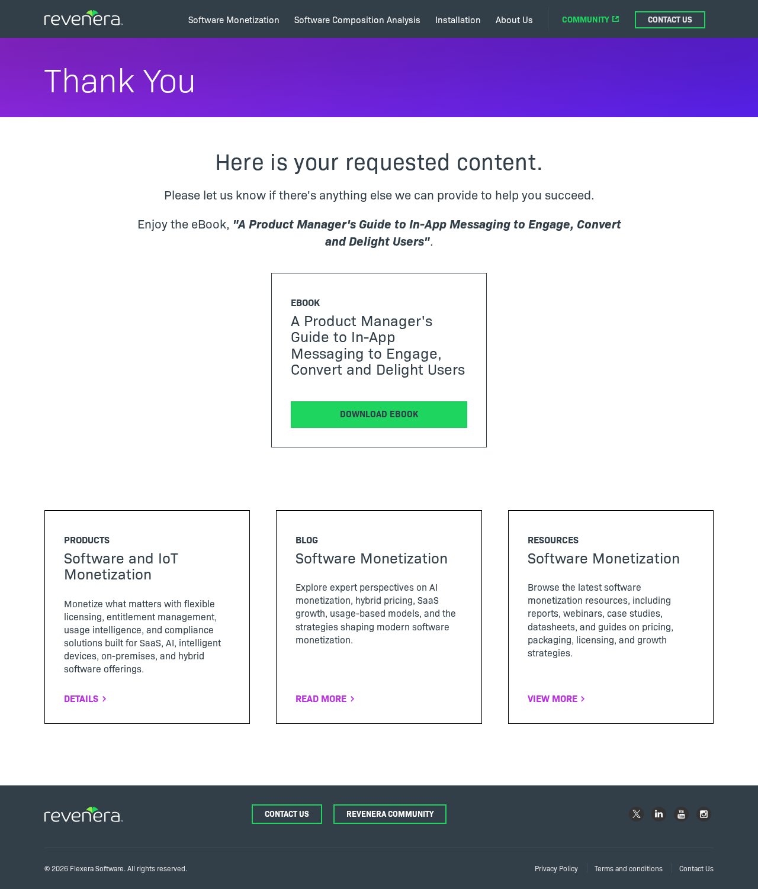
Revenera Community (389, 813)
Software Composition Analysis (357, 19)
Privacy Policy (556, 868)
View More (552, 697)
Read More (321, 697)
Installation (458, 19)
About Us (514, 19)
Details (81, 697)
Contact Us (670, 19)
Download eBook (379, 413)
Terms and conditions (629, 868)
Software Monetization (234, 19)
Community (585, 19)
